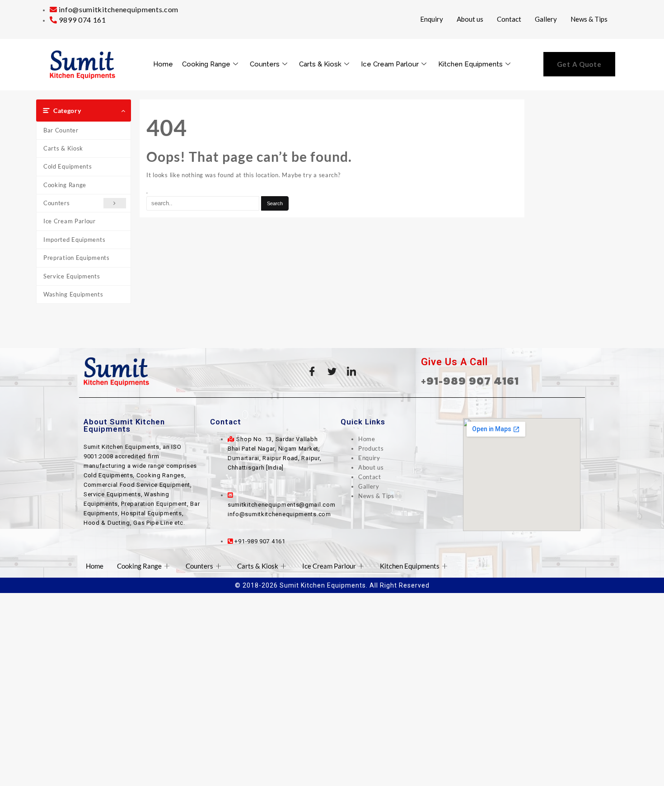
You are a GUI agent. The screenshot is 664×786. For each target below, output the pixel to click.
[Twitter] (332, 371)
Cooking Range (206, 64)
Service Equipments (71, 276)
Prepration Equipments (76, 257)
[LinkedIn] (352, 371)
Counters (265, 64)
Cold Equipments (67, 166)
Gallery (546, 19)
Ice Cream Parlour (390, 64)
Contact (509, 19)
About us (470, 19)
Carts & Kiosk (320, 64)
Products (371, 448)
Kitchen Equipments (470, 64)
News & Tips (589, 19)
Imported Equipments (74, 239)
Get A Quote (579, 64)
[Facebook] (312, 371)
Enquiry (431, 19)
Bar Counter (61, 130)
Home (163, 64)
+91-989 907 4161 (470, 381)
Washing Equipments (73, 294)
